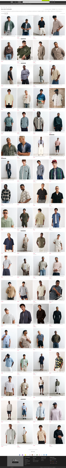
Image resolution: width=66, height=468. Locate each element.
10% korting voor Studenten (27, 463)
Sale (6, 7)
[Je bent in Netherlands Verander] (54, 0)
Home (1, 7)
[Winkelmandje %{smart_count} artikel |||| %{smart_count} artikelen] (54, 2)
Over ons (34, 458)
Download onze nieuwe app (45, 0)
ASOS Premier (26, 462)
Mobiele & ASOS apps (43, 458)
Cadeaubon (42, 459)
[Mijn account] (51, 2)
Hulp (25, 458)
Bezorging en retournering (27, 460)
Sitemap (25, 464)
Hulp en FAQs (51, 0)
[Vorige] (43, 9)
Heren (4, 7)
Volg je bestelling (26, 459)
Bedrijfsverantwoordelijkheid (36, 460)
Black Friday (42, 460)
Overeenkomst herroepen (27, 461)
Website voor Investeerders (35, 461)
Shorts (57, 9)
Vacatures (34, 459)
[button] (50, 461)
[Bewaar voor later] (16, 34)
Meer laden (33, 451)
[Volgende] (64, 9)
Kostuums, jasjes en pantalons (47, 9)
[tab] (12, 4)
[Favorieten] (53, 2)
